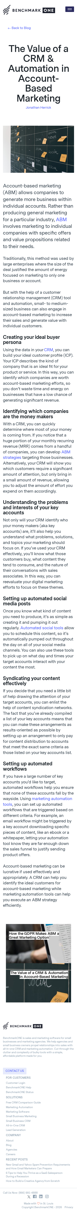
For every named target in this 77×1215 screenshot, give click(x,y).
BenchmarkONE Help (18, 1087)
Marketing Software (17, 1111)
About (10, 1140)
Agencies (11, 1149)
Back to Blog (21, 28)
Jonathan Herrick (38, 107)
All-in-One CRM (15, 1125)
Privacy (69, 1207)
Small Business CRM (18, 1121)
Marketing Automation (19, 1107)
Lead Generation (16, 1130)
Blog (8, 1145)
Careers (10, 1154)
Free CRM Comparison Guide (23, 1102)
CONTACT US (15, 1071)
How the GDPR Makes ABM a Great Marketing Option (34, 935)
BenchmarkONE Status (20, 1092)
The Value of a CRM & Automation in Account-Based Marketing (39, 975)
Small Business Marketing (21, 1116)
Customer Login (15, 1082)
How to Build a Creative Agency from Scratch (33, 1181)
